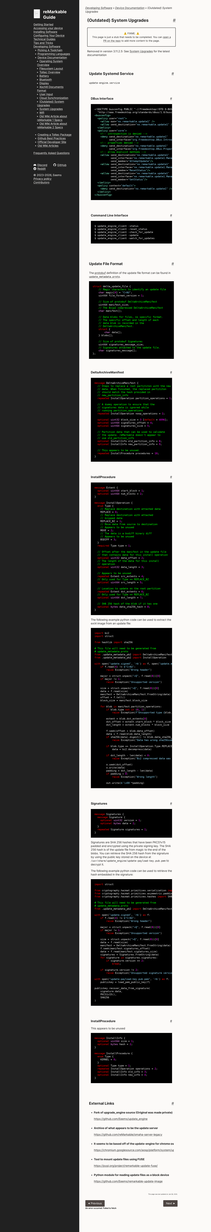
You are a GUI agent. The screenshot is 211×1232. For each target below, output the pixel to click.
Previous (96, 1203)
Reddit (41, 168)
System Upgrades (51, 109)
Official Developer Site (52, 142)
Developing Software (46, 46)
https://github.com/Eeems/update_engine (121, 1118)
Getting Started (43, 24)
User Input (46, 94)
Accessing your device (48, 28)
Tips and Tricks (43, 42)
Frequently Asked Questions (51, 153)
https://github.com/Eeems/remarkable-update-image (128, 1181)
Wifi (41, 112)
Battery (44, 75)
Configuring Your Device (48, 35)
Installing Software (45, 31)
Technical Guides (44, 39)
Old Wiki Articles (48, 145)
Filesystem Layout (51, 68)
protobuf (100, 272)
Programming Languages (54, 53)
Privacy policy (42, 178)
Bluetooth (45, 79)
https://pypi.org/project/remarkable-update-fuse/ (126, 1165)
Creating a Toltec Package (54, 134)
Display (44, 83)
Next (169, 1203)
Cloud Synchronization (53, 98)
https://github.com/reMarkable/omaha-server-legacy (128, 1134)
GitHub (61, 165)
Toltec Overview (49, 72)
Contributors (41, 182)
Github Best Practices (52, 138)
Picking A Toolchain (50, 50)
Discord (42, 165)
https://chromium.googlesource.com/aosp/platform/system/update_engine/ (142, 1150)
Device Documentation (52, 57)
